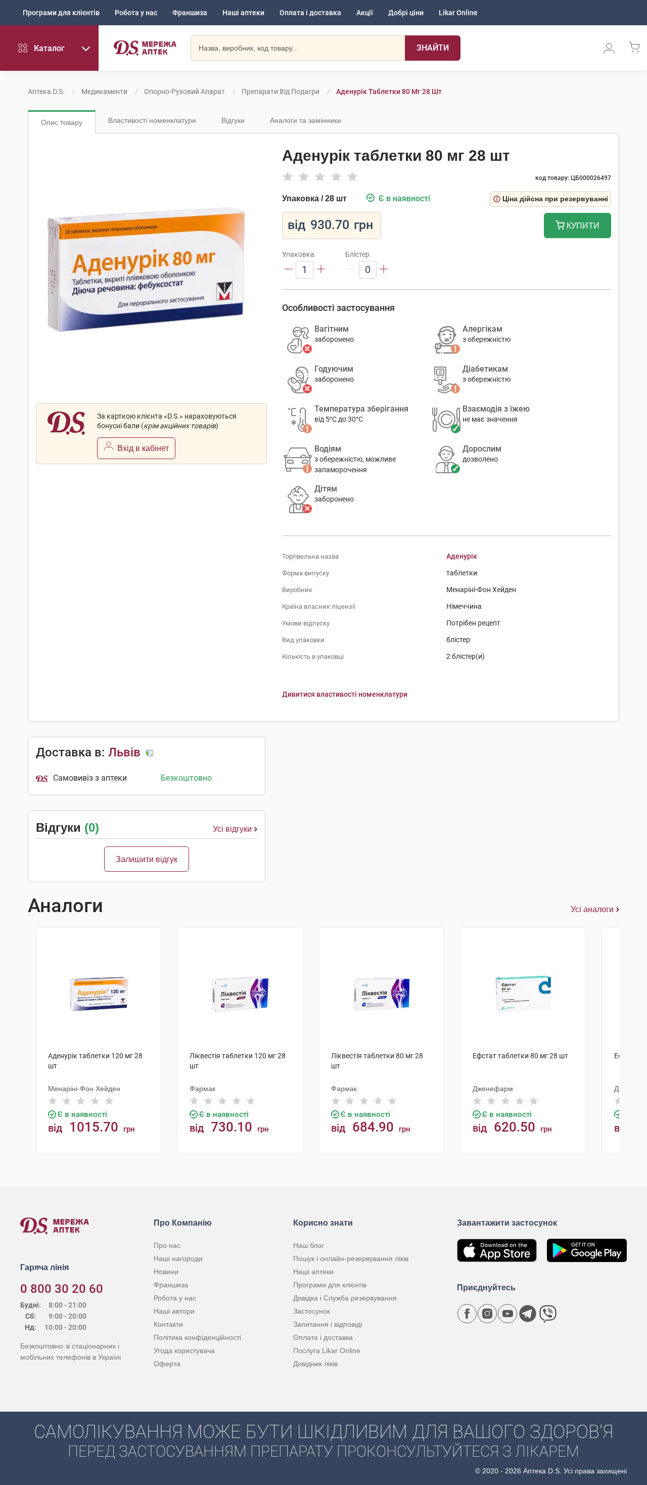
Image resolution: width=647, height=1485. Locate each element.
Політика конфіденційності (197, 1337)
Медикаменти (104, 91)
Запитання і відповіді (327, 1324)
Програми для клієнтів (61, 13)
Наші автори (174, 1311)
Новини (166, 1272)
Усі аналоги (592, 909)
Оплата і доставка (310, 13)
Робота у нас (136, 13)
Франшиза (189, 13)
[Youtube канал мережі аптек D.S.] (507, 1313)
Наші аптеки (243, 13)
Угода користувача (184, 1350)
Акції (364, 13)
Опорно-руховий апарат (184, 91)
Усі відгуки (232, 829)
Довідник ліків (315, 1364)
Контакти (168, 1324)
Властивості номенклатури (152, 120)
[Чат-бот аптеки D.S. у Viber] (548, 1313)
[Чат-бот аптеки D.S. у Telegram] (528, 1313)
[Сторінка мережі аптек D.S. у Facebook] (467, 1313)
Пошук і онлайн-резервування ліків (350, 1258)
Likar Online (458, 13)
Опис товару (61, 122)
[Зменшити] (289, 270)
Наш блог (308, 1245)
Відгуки (233, 120)
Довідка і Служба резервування (345, 1298)
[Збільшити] (321, 270)
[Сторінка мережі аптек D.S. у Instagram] (487, 1313)
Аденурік (461, 556)
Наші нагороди (178, 1258)
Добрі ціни (406, 13)
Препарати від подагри (280, 91)
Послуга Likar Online (326, 1350)
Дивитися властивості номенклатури (344, 694)
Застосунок (311, 1311)
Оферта (167, 1364)
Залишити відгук (146, 859)
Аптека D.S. (46, 91)
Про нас (167, 1245)
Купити (582, 225)
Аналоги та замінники (305, 120)
